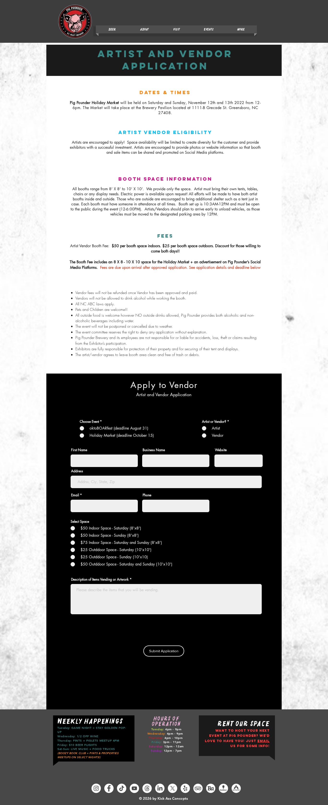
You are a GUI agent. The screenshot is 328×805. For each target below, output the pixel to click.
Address (77, 471)
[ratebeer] (223, 788)
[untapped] (236, 788)
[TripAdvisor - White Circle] (198, 788)
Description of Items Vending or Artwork (100, 579)
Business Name (154, 450)
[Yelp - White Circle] (185, 788)
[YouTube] (134, 788)
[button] (209, 29)
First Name (79, 450)
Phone (147, 495)
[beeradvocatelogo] (210, 788)
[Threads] (147, 788)
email (263, 741)
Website (221, 450)
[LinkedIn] (159, 788)
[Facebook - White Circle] (109, 788)
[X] (172, 788)
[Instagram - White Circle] (96, 788)
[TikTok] (121, 788)
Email (75, 495)
